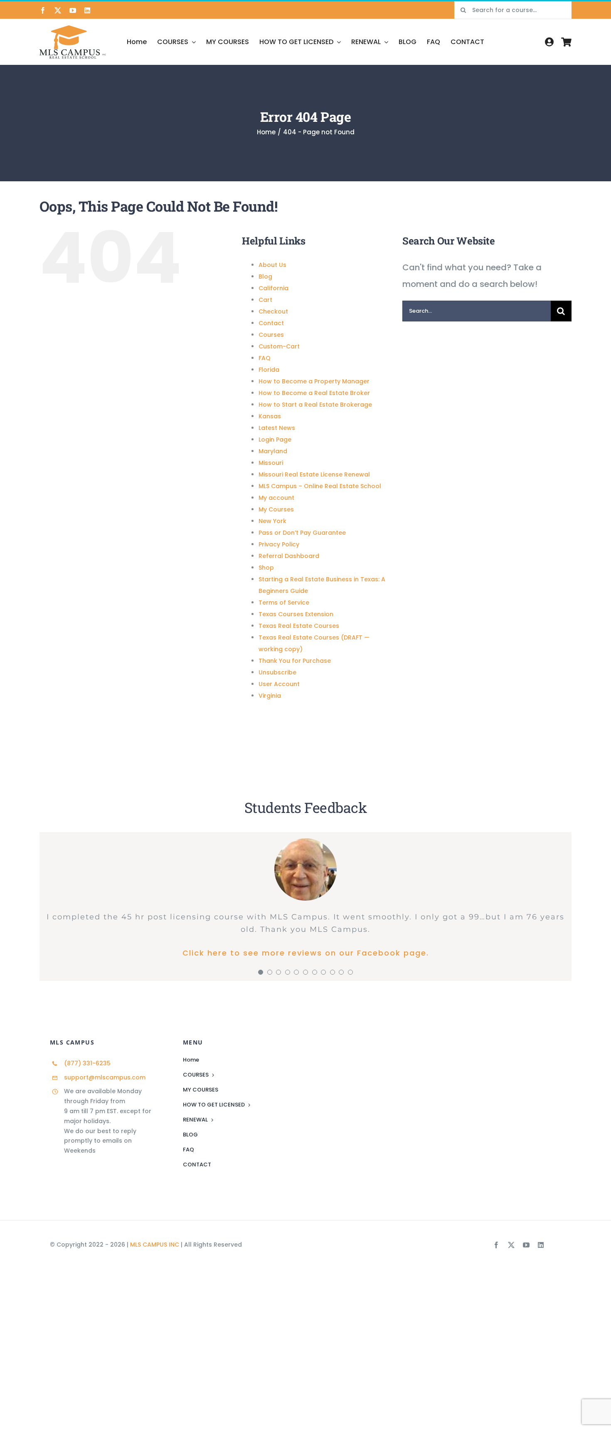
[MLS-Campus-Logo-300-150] (72, 29)
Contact (271, 323)
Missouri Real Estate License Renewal (314, 474)
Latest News (277, 428)
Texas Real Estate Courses (299, 626)
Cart (265, 300)
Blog (265, 276)
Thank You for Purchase (295, 661)
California (273, 288)
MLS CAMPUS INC (154, 1244)
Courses (271, 335)
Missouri (271, 463)
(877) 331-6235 (87, 1063)
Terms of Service (284, 602)
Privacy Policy (279, 544)
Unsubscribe (277, 672)
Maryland (273, 451)
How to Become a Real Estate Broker (314, 393)
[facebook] (42, 10)
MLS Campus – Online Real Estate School (320, 486)
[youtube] (72, 10)
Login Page (275, 439)
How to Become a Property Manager (314, 381)
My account (276, 498)
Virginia (270, 696)
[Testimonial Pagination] (260, 972)
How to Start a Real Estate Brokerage (315, 404)
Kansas (270, 416)
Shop (266, 567)
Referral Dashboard (289, 556)
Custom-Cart (279, 346)
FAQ (265, 358)
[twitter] (57, 10)
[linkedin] (87, 10)
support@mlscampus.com (104, 1077)
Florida (269, 370)
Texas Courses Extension (296, 614)
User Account (279, 684)
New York (272, 521)
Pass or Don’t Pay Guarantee (302, 533)
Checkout (273, 311)
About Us (272, 265)
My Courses (276, 509)
